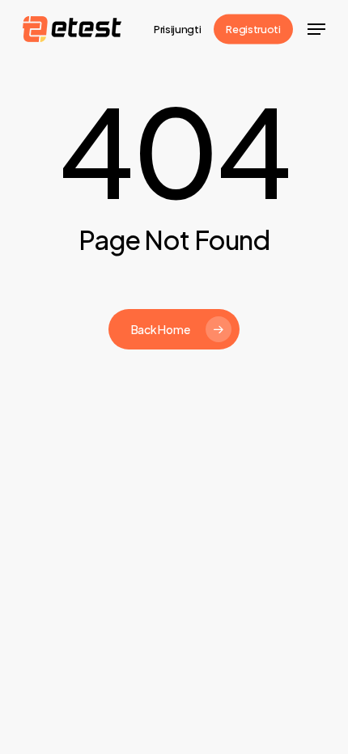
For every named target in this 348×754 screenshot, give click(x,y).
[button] (316, 29)
